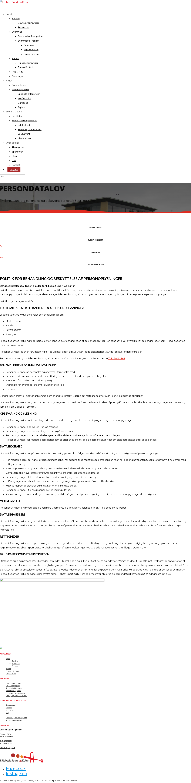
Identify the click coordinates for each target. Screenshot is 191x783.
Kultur (9, 80)
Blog (14, 156)
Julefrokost (24, 125)
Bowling (16, 18)
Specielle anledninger (29, 93)
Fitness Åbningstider (28, 63)
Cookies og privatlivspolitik (16, 718)
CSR (14, 160)
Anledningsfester (20, 89)
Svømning (17, 31)
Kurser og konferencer (29, 129)
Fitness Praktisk (26, 67)
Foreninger (17, 76)
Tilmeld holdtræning (14, 688)
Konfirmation (24, 98)
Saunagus (29, 45)
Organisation (11, 673)
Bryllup (21, 107)
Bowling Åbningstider (28, 22)
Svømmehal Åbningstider (30, 36)
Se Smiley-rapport (7, 748)
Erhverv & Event (12, 671)
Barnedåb (23, 102)
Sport (9, 14)
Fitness (15, 58)
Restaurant (23, 27)
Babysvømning (31, 54)
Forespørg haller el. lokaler (16, 696)
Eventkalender (19, 85)
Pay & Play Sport (13, 686)
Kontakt (16, 165)
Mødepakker (24, 138)
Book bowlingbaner (13, 690)
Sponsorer (17, 151)
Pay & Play (17, 71)
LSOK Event (24, 133)
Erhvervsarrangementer (24, 120)
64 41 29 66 (7, 743)
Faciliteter (17, 116)
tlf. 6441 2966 (116, 358)
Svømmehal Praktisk (28, 40)
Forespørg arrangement (15, 693)
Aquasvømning (31, 49)
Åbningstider (18, 147)
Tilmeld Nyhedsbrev (14, 720)
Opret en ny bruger (13, 683)
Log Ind (14, 169)
